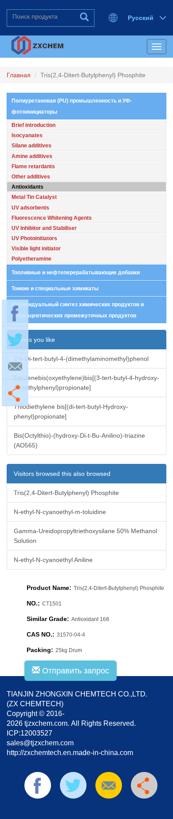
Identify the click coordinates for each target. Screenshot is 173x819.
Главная (19, 75)
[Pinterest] (87, 810)
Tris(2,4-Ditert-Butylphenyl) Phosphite (66, 492)
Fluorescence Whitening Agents (52, 218)
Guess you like (34, 339)
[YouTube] (101, 810)
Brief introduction (33, 125)
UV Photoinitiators (34, 238)
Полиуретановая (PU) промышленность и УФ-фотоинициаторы (72, 106)
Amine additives (32, 156)
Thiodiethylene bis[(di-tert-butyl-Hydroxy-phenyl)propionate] (71, 411)
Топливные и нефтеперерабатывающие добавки (76, 272)
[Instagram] (129, 810)
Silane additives (31, 145)
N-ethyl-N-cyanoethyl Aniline (53, 559)
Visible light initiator (36, 248)
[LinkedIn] (72, 810)
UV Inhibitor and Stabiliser (44, 228)
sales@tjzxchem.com (40, 743)
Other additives (31, 177)
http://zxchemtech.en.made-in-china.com (70, 752)
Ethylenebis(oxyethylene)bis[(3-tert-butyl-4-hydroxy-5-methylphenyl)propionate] (86, 382)
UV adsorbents (30, 208)
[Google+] (114, 810)
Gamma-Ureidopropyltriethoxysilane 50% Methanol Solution (85, 535)
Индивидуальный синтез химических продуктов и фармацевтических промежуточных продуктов (78, 310)
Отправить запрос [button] (74, 670)
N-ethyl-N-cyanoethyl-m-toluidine (60, 511)
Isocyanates (27, 135)
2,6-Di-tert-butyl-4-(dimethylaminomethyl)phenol (81, 358)
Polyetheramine (31, 259)
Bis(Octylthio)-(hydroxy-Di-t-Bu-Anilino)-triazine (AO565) (79, 440)
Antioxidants (27, 187)
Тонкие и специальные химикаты (55, 288)
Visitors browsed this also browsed (62, 473)
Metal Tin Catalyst (34, 197)
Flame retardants (33, 166)
